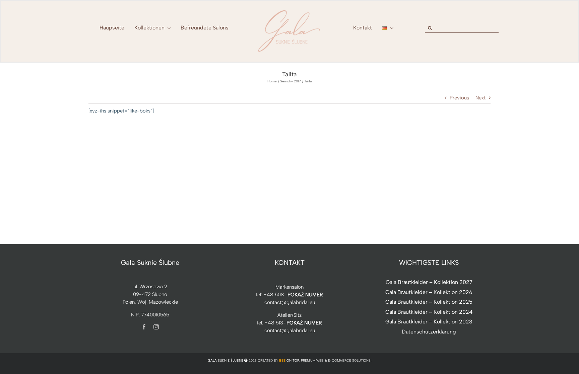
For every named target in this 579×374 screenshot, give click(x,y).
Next (480, 98)
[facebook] (144, 326)
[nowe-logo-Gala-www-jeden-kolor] (289, 10)
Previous (459, 98)
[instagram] (156, 326)
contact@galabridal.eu (289, 302)
